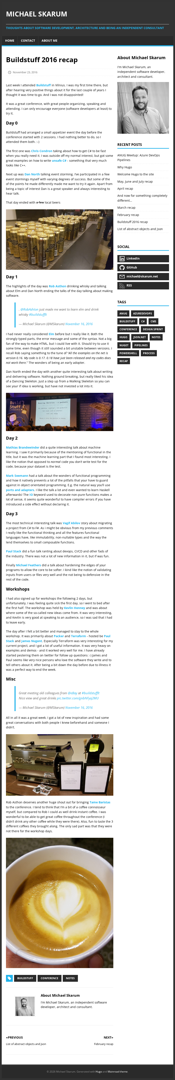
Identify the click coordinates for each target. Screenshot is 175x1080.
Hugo (99, 1071)
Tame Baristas (100, 802)
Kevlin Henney (74, 608)
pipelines (141, 345)
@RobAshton (29, 309)
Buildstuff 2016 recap (132, 222)
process (149, 353)
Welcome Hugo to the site (135, 174)
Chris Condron (41, 151)
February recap (128, 215)
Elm (51, 334)
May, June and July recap (135, 181)
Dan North (32, 174)
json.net (139, 337)
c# (143, 321)
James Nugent (31, 641)
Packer (59, 636)
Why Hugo (124, 167)
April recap (125, 188)
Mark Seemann (17, 476)
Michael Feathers (28, 565)
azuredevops (142, 313)
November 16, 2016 (79, 324)
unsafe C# (59, 160)
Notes (70, 978)
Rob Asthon (57, 286)
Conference (49, 978)
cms (153, 321)
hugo (123, 337)
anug (123, 313)
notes (156, 337)
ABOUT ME (49, 40)
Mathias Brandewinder (22, 447)
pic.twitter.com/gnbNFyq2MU (78, 698)
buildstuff (127, 321)
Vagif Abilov (71, 523)
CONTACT (28, 40)
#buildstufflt (38, 314)
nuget (124, 345)
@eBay (72, 693)
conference (128, 329)
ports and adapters (20, 490)
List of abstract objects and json (140, 229)
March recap (126, 207)
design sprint (153, 329)
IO (31, 495)
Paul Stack (13, 551)
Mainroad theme (118, 1071)
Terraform (78, 636)
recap (124, 361)
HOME (9, 40)
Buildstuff (43, 85)
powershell (128, 353)
